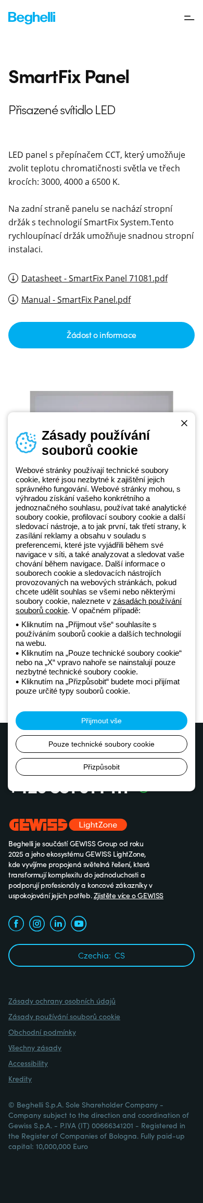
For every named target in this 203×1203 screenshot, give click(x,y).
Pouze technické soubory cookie (101, 744)
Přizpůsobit (101, 767)
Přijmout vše (101, 721)
